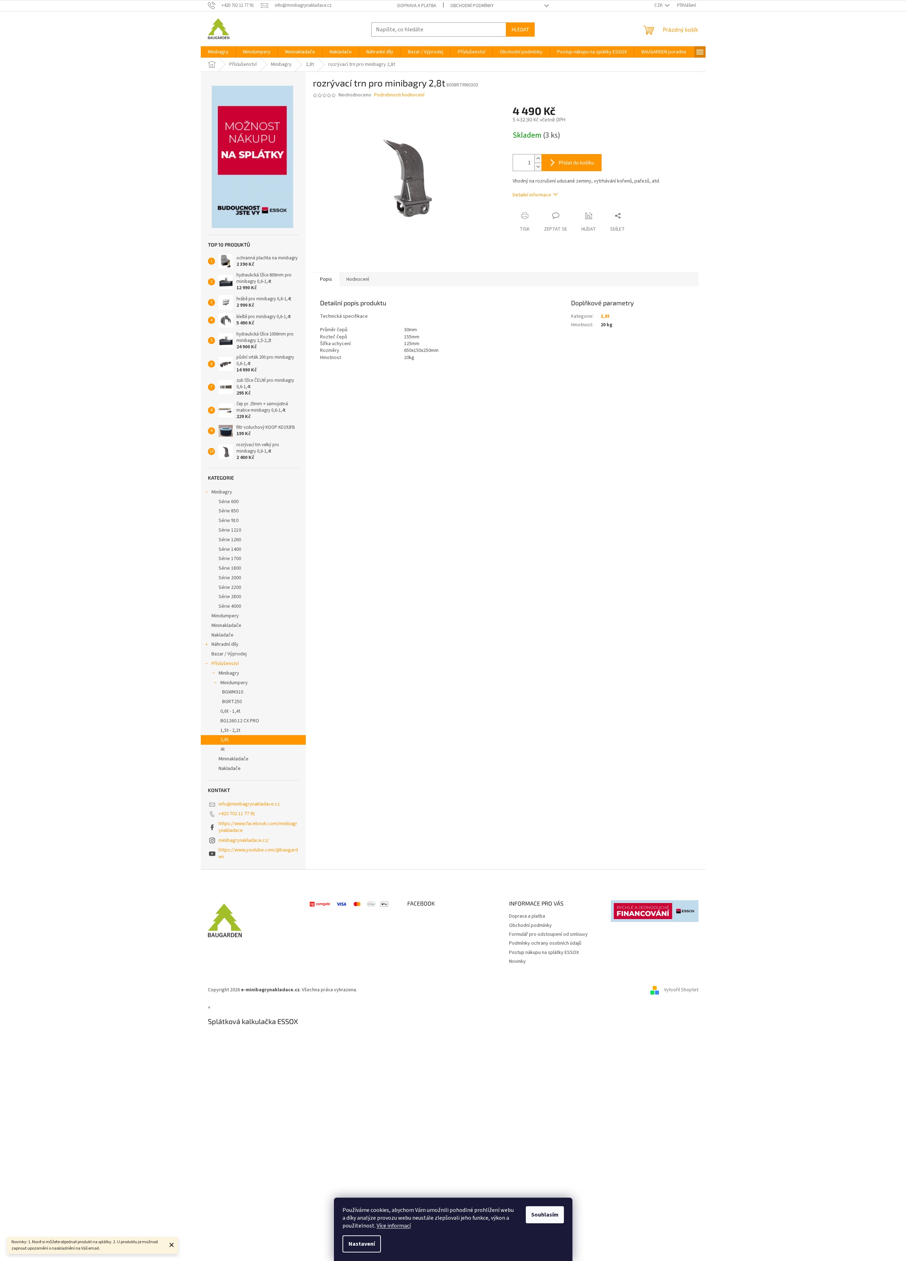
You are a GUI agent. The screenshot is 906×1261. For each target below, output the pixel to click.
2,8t (224, 739)
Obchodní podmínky (472, 5)
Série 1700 (230, 558)
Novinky (517, 961)
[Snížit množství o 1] (537, 167)
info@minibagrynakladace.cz (249, 804)
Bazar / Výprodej (229, 654)
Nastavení (362, 1244)
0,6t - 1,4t (230, 711)
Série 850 (229, 511)
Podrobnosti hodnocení (399, 95)
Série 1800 (230, 568)
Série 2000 (230, 577)
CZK (659, 5)
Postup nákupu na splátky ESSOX (544, 952)
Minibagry (221, 492)
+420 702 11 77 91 (237, 813)
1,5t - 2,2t (230, 730)
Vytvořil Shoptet (681, 989)
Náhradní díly (225, 644)
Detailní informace (532, 195)
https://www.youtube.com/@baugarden (258, 853)
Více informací (394, 1226)
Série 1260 (230, 539)
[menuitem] (218, 52)
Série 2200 (230, 587)
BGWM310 (232, 692)
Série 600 (229, 501)
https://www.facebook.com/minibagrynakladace (258, 827)
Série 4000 (230, 606)
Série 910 (229, 520)
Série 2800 (230, 596)
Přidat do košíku (576, 162)
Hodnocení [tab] (357, 279)
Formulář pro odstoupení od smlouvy (548, 934)
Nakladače (222, 635)
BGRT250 (232, 701)
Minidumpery (225, 615)
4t (222, 749)
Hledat (520, 29)
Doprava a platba (416, 5)
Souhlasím (545, 1215)
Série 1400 (230, 549)
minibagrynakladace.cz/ (244, 840)
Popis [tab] (326, 279)
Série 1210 (230, 530)
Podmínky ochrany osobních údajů (545, 943)
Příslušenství (225, 663)
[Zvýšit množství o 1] (537, 158)
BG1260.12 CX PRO (239, 720)
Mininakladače (226, 625)
